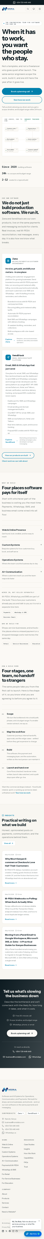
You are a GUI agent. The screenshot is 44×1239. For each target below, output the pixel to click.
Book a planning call (20, 91)
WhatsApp (36, 1057)
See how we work (22, 100)
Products (5, 1198)
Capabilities (28, 1158)
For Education (7, 1183)
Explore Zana (9, 340)
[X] (6, 1231)
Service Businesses (20, 644)
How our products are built (16, 455)
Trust (26, 1167)
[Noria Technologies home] (10, 9)
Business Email (10, 617)
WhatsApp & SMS (21, 612)
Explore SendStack (10, 441)
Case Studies (29, 1144)
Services (5, 1203)
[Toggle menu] (39, 9)
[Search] (28, 9)
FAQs (26, 1162)
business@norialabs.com (16, 1057)
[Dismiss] (39, 1221)
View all (7, 843)
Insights (27, 1149)
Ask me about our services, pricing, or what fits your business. (24, 1224)
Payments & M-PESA (10, 1165)
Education (36, 644)
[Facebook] (10, 1231)
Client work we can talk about (15, 461)
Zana (20, 1113)
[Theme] (34, 9)
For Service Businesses (11, 1179)
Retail (6, 644)
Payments (7, 612)
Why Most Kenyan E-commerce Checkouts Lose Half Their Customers (20, 862)
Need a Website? (9, 1212)
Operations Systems (10, 1156)
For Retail (6, 1174)
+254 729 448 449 (23, 1051)
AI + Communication (10, 1161)
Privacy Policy (6, 1227)
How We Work (29, 1153)
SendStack (32, 1113)
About (4, 1194)
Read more (10, 883)
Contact (5, 1207)
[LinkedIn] (3, 1231)
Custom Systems (8, 1152)
